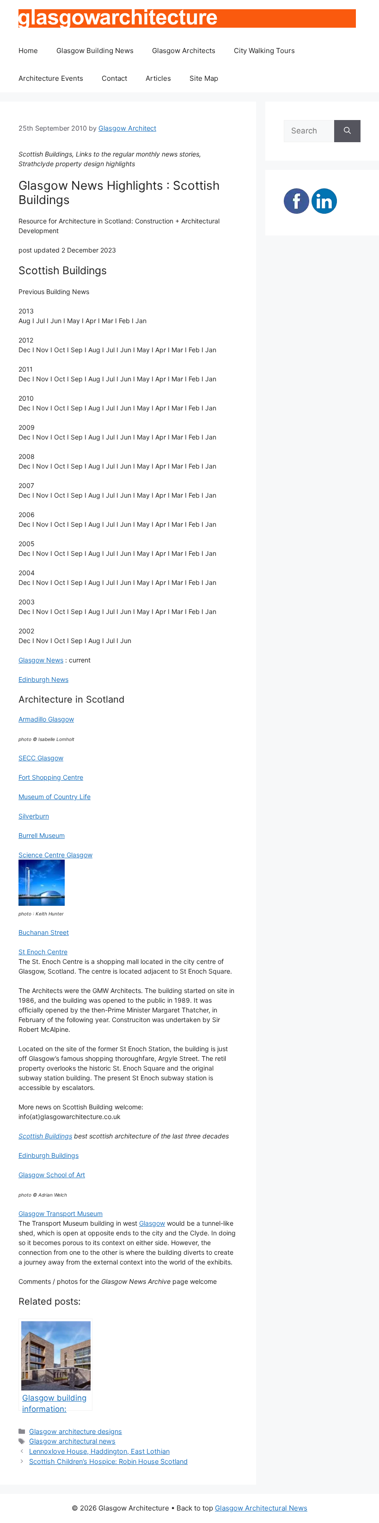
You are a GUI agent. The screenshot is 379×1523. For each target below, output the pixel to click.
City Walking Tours (264, 50)
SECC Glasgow (40, 758)
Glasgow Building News (95, 50)
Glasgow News (40, 660)
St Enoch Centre (42, 952)
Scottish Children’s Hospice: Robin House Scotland (108, 1461)
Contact (114, 78)
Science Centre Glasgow (55, 855)
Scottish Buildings (45, 1136)
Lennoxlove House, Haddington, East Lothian (99, 1451)
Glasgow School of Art (51, 1175)
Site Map (204, 78)
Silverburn (33, 816)
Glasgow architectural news (72, 1441)
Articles (158, 78)
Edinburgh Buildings (48, 1155)
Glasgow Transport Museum (60, 1213)
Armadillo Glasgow (46, 719)
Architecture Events (50, 78)
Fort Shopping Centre (50, 777)
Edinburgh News (43, 679)
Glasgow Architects (183, 50)
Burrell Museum (41, 835)
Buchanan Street (43, 932)
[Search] (347, 131)
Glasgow (152, 1223)
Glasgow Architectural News (261, 1508)
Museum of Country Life (54, 797)
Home (28, 50)
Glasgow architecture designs (75, 1431)
